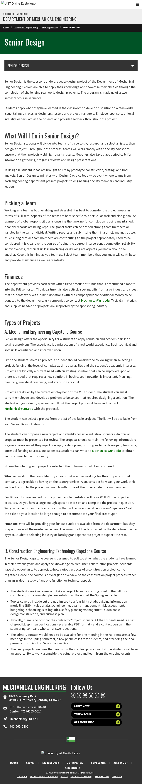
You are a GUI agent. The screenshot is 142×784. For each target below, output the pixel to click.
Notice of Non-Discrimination (44, 776)
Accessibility (72, 767)
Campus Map (98, 762)
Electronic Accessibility (81, 776)
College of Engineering (15, 14)
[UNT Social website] (103, 695)
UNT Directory (75, 762)
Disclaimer (22, 776)
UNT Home (117, 776)
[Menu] (137, 4)
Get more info (84, 722)
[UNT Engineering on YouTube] (85, 695)
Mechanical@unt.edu (95, 300)
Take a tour (82, 714)
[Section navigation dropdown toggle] (133, 65)
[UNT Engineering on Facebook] (73, 695)
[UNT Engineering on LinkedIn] (97, 695)
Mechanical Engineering (26, 27)
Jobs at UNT (121, 762)
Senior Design (18, 65)
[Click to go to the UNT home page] (18, 4)
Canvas (30, 762)
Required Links (102, 776)
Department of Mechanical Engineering (40, 19)
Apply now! (82, 706)
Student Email (50, 762)
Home (6, 27)
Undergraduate (50, 27)
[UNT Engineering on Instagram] (91, 695)
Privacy (64, 776)
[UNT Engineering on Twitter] (79, 695)
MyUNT (14, 762)
